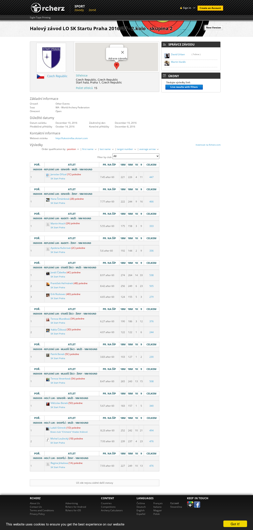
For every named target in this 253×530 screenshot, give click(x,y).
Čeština (141, 503)
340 (151, 405)
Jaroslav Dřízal (58, 174)
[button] (116, 65)
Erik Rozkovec (58, 294)
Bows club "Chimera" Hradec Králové (69, 432)
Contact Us (36, 506)
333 (151, 226)
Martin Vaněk (178, 62)
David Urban (178, 54)
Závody (79, 10)
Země (92, 10)
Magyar (157, 510)
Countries (106, 503)
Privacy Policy (37, 514)
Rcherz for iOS (73, 510)
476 (151, 441)
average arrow (147, 149)
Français (158, 503)
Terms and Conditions (42, 510)
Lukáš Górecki (58, 427)
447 (151, 177)
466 (151, 201)
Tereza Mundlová (60, 318)
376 (151, 321)
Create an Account (210, 8)
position (71, 149)
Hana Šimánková (60, 198)
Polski (156, 514)
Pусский (174, 503)
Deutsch (141, 506)
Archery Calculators (112, 510)
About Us (35, 503)
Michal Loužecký (59, 438)
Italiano (157, 506)
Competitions (108, 506)
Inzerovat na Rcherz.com (208, 145)
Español (141, 514)
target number (125, 149)
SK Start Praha (58, 178)
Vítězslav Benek (59, 403)
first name (88, 149)
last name (105, 149)
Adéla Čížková (58, 329)
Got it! (235, 523)
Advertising (71, 503)
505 (151, 286)
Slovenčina (176, 506)
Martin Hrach (58, 223)
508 (151, 381)
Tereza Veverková (60, 378)
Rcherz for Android (75, 506)
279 (151, 297)
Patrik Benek (57, 354)
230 (151, 357)
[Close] (122, 52)
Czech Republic (57, 76)
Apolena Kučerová (60, 248)
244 (151, 332)
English (140, 510)
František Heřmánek (62, 283)
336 (151, 250)
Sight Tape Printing (40, 17)
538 (151, 275)
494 (151, 430)
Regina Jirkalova (59, 463)
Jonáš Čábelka (58, 272)
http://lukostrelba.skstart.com (72, 138)
